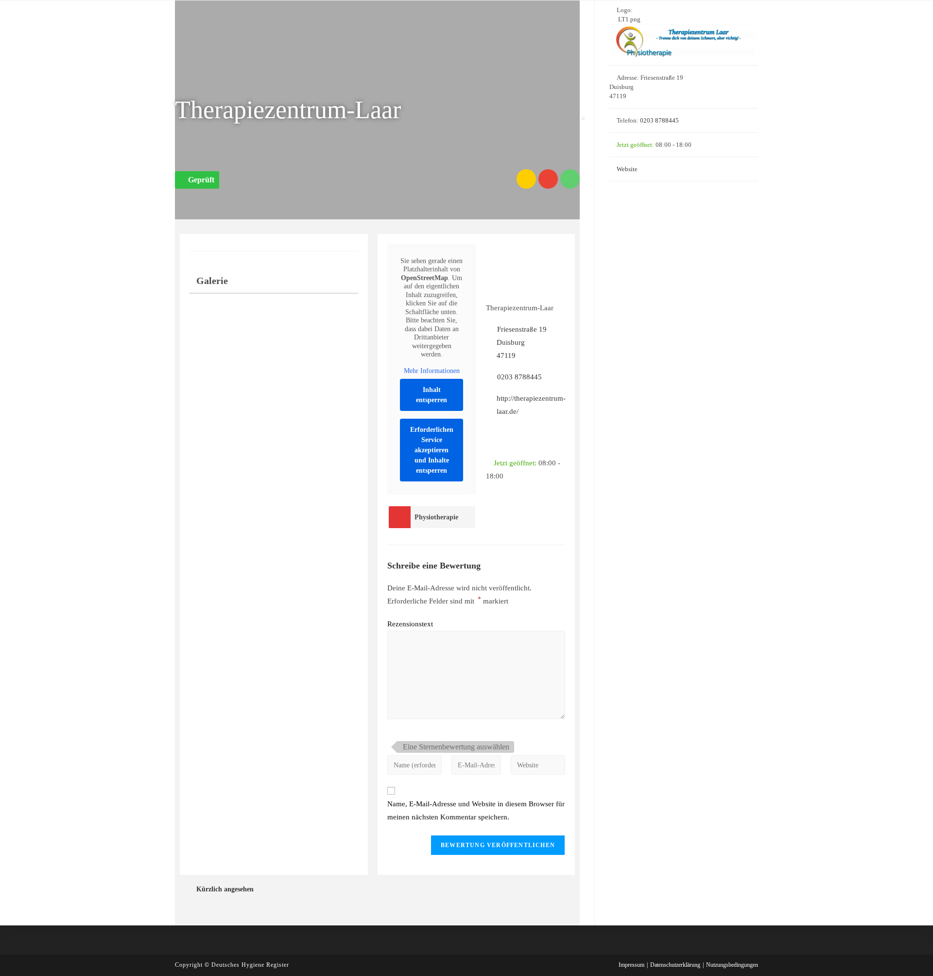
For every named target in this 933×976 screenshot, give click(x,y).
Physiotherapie (436, 517)
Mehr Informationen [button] (432, 370)
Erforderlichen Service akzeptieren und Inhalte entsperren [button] (431, 450)
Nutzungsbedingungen (732, 964)
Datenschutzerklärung (675, 964)
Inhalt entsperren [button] (431, 395)
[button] (197, 180)
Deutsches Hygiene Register (250, 964)
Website (627, 169)
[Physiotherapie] (399, 517)
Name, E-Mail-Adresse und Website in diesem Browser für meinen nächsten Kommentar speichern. (476, 810)
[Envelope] (548, 179)
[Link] (526, 179)
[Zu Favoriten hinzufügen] (585, 112)
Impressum (631, 964)
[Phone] (570, 179)
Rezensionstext (410, 624)
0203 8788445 (519, 377)
